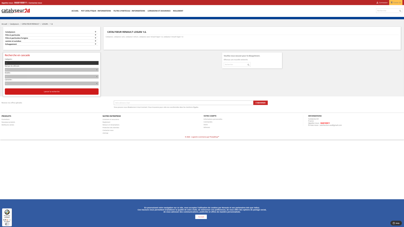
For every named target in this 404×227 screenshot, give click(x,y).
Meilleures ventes (8, 125)
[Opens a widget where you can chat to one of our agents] (396, 223)
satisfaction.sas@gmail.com (331, 125)
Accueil (75, 11)
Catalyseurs (10, 32)
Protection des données (111, 128)
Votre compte (210, 116)
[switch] (7, 224)
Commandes (208, 122)
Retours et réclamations (111, 125)
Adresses (207, 127)
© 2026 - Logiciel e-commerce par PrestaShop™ (202, 137)
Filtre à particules (12, 35)
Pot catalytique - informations (96, 11)
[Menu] (10, 209)
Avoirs (206, 125)
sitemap (105, 133)
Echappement (11, 44)
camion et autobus (13, 41)
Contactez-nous (35, 3)
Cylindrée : (8, 80)
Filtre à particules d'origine (16, 38)
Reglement (178, 11)
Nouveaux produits (8, 122)
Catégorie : (9, 59)
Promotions (6, 119)
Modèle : (8, 73)
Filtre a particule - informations (129, 11)
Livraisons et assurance (159, 11)
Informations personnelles (213, 119)
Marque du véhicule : (12, 66)
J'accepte (201, 217)
